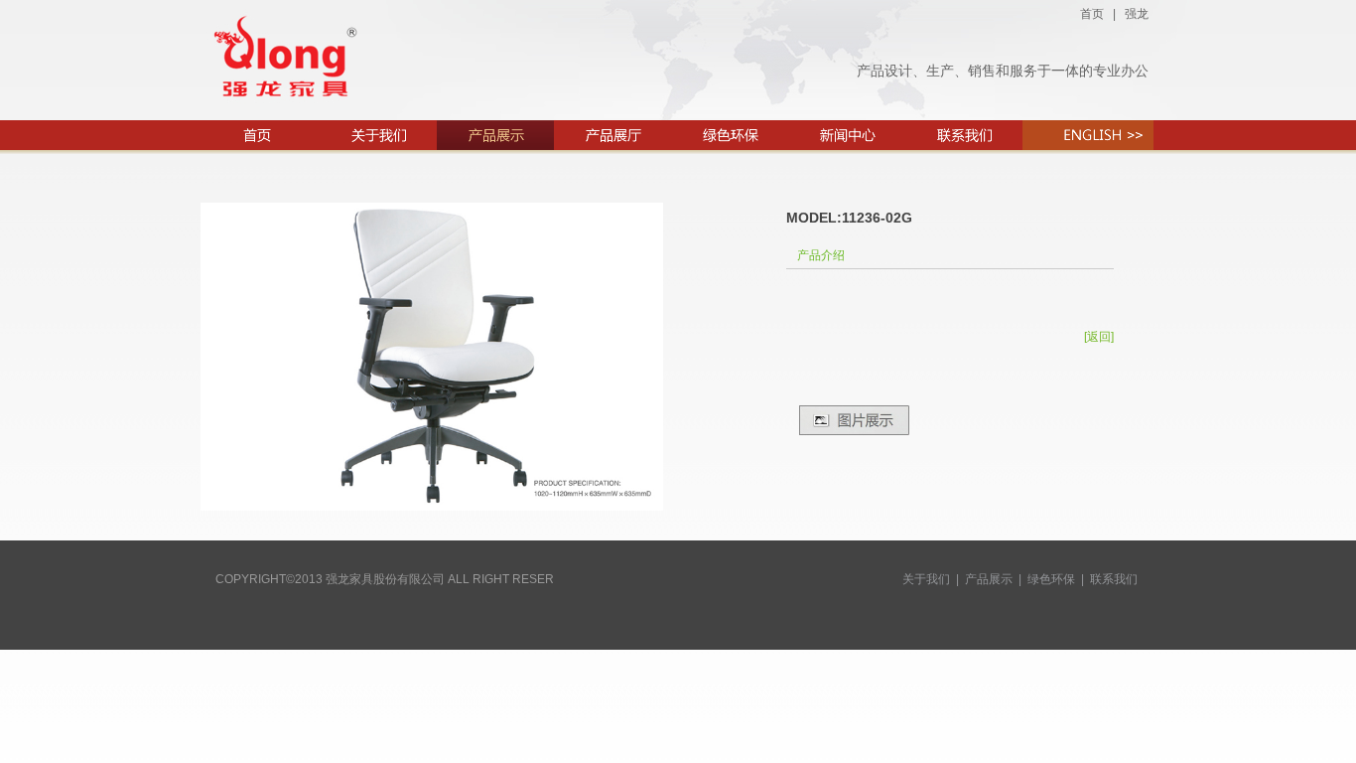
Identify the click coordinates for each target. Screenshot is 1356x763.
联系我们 (1114, 579)
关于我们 (926, 579)
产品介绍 (821, 255)
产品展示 (989, 579)
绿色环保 (1051, 579)
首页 (1092, 14)
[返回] (1099, 337)
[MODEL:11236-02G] (432, 507)
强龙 (1137, 14)
